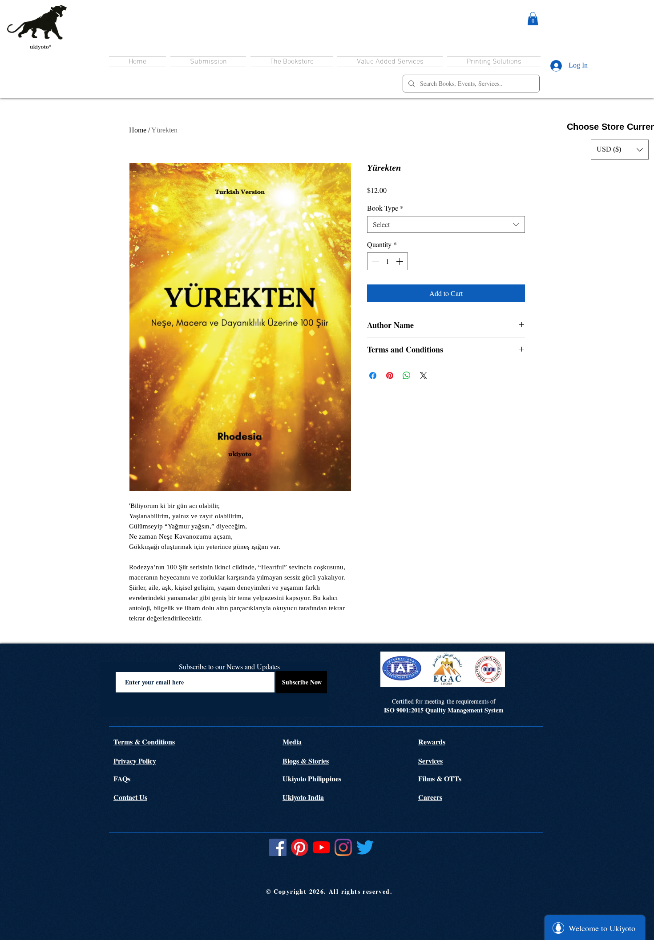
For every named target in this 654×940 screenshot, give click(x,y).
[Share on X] (423, 375)
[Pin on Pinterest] (389, 375)
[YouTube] (321, 847)
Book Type (385, 208)
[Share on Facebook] (372, 375)
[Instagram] (343, 847)
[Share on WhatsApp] (406, 375)
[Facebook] (278, 847)
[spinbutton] (387, 261)
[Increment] (400, 261)
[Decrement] (374, 261)
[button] (532, 18)
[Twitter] (365, 847)
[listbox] (620, 150)
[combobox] (446, 224)
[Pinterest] (299, 847)
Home (137, 130)
